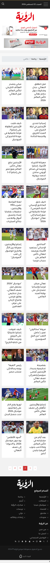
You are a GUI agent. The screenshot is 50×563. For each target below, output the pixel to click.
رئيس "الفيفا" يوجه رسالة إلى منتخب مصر (14, 369)
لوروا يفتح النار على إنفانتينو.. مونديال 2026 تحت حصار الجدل (12, 409)
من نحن (42, 529)
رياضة (34, 59)
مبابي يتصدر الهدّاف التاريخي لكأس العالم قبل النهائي (13, 89)
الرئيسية (42, 59)
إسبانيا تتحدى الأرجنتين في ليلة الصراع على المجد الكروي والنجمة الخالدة (38, 130)
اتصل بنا (42, 533)
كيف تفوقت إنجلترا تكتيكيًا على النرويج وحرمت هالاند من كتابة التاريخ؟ (13, 336)
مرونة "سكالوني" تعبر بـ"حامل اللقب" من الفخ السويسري (37, 334)
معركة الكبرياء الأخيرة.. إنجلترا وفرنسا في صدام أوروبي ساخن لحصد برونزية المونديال (37, 171)
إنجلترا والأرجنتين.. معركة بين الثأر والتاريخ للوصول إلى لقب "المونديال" (12, 251)
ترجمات (19, 509)
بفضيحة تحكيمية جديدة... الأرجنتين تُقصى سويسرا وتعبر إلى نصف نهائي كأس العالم (37, 373)
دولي (21, 513)
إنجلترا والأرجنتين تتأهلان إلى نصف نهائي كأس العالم (37, 409)
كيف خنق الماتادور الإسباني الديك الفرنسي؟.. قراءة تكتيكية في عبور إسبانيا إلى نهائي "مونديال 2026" (37, 211)
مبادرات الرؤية (17, 505)
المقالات (42, 501)
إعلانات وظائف (16, 517)
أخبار (21, 501)
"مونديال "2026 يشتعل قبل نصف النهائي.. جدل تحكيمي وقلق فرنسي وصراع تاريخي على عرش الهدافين (14, 295)
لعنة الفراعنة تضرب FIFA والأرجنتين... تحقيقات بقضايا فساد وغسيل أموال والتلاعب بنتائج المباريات (13, 211)
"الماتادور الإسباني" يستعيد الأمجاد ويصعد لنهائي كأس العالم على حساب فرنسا (37, 252)
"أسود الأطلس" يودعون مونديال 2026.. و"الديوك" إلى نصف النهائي (13, 444)
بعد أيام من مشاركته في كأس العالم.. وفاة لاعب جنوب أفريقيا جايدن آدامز (37, 445)
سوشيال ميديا (40, 505)
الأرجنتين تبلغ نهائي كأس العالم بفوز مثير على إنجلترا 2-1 (13, 167)
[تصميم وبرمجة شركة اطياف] (25, 556)
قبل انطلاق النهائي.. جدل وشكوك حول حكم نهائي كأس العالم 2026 (39, 92)
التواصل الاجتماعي (38, 537)
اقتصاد (43, 509)
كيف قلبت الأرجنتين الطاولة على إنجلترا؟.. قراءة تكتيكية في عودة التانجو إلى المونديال (12, 131)
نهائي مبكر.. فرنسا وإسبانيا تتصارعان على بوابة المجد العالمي (39, 290)
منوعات (42, 517)
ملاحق (43, 513)
